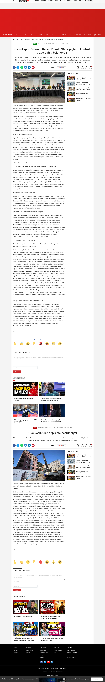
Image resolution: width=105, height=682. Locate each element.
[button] (16, 34)
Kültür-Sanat (29, 650)
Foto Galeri (78, 34)
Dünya (15, 647)
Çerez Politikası (54, 668)
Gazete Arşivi (57, 655)
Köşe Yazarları (44, 652)
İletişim (47, 668)
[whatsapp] (21, 67)
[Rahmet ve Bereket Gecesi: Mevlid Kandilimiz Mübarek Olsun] (52, 607)
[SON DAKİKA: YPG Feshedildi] (25, 607)
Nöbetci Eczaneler (72, 655)
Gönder (17, 371)
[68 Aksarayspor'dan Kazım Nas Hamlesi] (25, 389)
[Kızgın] (40, 341)
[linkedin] (29, 67)
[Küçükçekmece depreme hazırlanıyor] (39, 465)
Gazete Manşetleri (72, 652)
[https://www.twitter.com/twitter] (45, 662)
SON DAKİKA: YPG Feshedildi (23, 616)
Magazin (16, 652)
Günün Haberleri (58, 650)
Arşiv (55, 652)
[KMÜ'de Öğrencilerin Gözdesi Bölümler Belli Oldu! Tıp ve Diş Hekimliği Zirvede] (25, 629)
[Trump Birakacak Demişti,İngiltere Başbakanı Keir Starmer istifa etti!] (52, 410)
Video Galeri (67, 34)
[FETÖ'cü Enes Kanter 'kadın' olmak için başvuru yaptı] (52, 629)
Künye (42, 668)
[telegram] (25, 67)
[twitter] (17, 67)
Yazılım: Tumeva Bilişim (52, 675)
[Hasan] (52, 662)
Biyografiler (43, 655)
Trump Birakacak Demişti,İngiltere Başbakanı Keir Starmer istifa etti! (51, 420)
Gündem (16, 650)
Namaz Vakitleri (71, 657)
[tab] (17, 352)
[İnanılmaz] (53, 341)
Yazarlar (88, 34)
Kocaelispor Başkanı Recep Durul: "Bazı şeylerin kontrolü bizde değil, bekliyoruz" (44, 39)
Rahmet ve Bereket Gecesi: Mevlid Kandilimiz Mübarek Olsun (51, 617)
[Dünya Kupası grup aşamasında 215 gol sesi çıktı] (25, 410)
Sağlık (28, 652)
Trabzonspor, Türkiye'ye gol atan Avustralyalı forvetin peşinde (51, 399)
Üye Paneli (98, 34)
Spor (22, 39)
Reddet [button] (97, 679)
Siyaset (16, 655)
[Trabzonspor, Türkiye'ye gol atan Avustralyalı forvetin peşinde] (52, 389)
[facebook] (14, 67)
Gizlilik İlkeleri (62, 668)
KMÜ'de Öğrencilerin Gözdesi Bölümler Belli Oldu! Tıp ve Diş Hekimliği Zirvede (23, 639)
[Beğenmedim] (34, 341)
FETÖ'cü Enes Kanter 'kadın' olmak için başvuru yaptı (52, 639)
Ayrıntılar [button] (86, 679)
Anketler (69, 647)
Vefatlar (42, 657)
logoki (61, 671)
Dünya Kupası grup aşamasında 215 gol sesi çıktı (25, 420)
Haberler (17, 39)
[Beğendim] (15, 341)
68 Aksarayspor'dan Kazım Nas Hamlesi (23, 399)
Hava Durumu (71, 650)
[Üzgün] (60, 341)
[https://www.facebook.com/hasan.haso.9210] (41, 662)
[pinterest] (33, 67)
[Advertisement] (52, 20)
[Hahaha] (47, 341)
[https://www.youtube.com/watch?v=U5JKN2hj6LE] (48, 662)
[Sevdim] (28, 341)
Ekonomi (28, 647)
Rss (39, 668)
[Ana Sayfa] (13, 39)
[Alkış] (21, 341)
